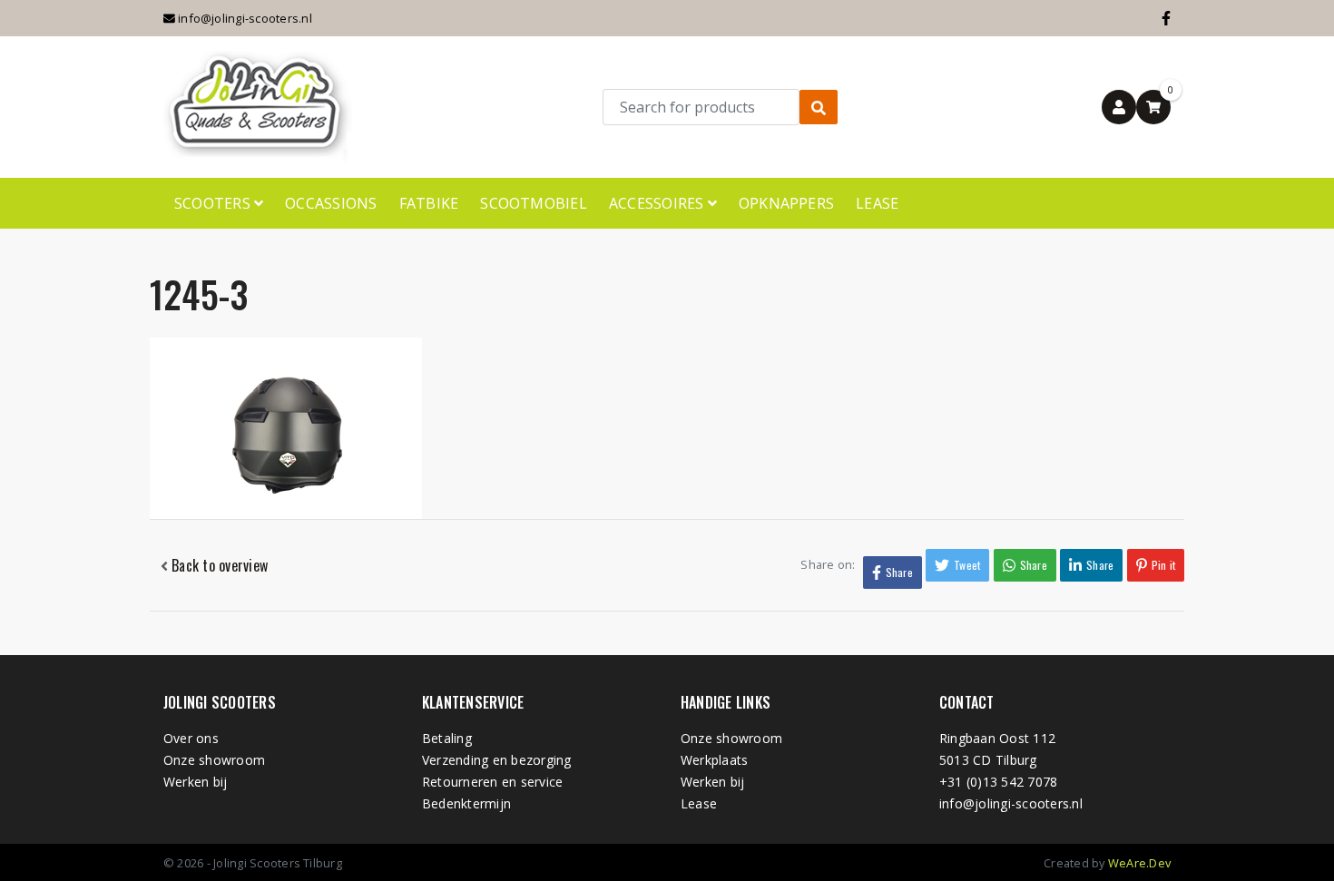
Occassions (331, 203)
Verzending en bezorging (497, 759)
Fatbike (429, 203)
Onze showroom (214, 759)
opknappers (786, 203)
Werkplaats (714, 759)
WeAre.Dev (1139, 863)
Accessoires (658, 203)
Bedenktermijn (466, 803)
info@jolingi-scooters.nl (243, 18)
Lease (877, 203)
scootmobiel (533, 203)
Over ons (191, 738)
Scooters (214, 203)
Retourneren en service (492, 781)
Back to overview (218, 565)
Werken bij (195, 781)
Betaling (447, 738)
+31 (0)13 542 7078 (998, 781)
